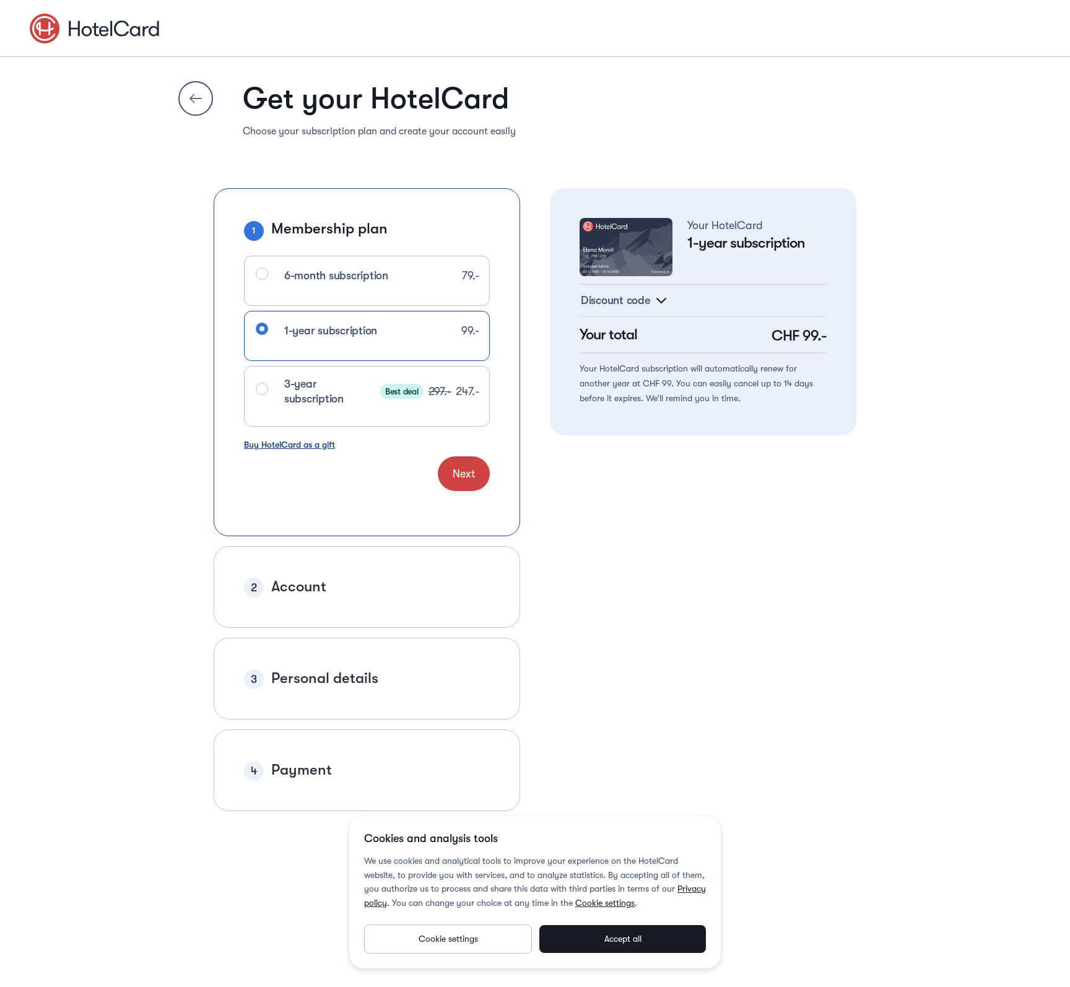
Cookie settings (605, 903)
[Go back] (195, 98)
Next (464, 473)
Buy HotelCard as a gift (289, 445)
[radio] (261, 273)
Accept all (623, 939)
